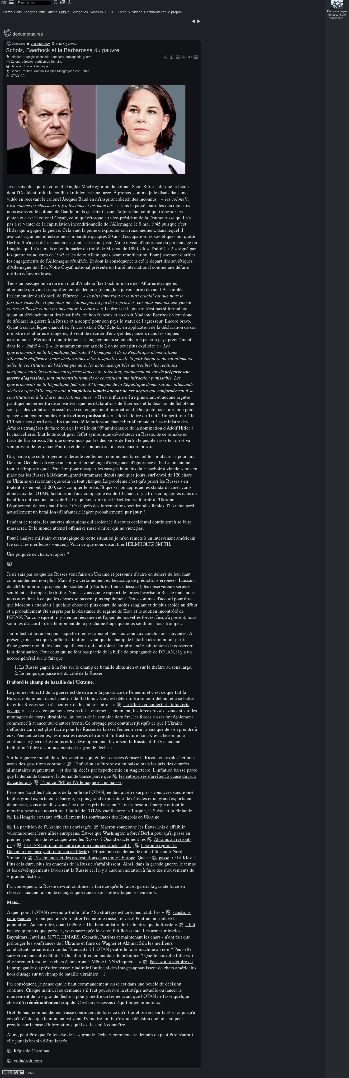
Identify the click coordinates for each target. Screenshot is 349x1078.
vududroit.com (40, 44)
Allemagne (40, 66)
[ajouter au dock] (189, 57)
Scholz (15, 71)
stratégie (29, 57)
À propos (175, 12)
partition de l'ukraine (48, 61)
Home (7, 12)
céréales (27, 61)
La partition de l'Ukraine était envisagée (52, 827)
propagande (73, 57)
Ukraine (16, 66)
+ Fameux (122, 12)
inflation (16, 57)
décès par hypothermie (101, 770)
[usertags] (171, 57)
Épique (64, 12)
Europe (15, 61)
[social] (165, 57)
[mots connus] (183, 57)
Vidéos (137, 12)
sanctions (57, 57)
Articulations (48, 12)
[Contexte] (177, 57)
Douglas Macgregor (58, 71)
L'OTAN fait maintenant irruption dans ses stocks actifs (77, 845)
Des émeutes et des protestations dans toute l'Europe (84, 857)
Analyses (30, 12)
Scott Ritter (81, 71)
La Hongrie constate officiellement (47, 817)
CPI (23, 76)
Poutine (27, 71)
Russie (27, 66)
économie (42, 57)
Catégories (79, 12)
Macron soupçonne (118, 827)
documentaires (28, 34)
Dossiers (96, 12)
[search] (33, 2)
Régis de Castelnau (32, 1050)
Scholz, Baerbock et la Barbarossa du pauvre (62, 50)
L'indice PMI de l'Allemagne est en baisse (81, 782)
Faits (18, 12)
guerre (87, 57)
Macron (38, 71)
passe (164, 857)
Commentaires (155, 12)
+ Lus (109, 12)
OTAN (15, 76)
